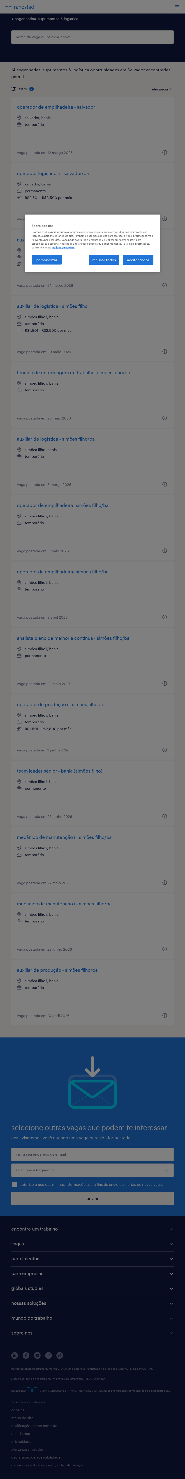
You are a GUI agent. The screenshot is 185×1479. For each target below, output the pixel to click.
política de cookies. (63, 247)
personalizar (46, 259)
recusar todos (104, 259)
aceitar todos (138, 259)
